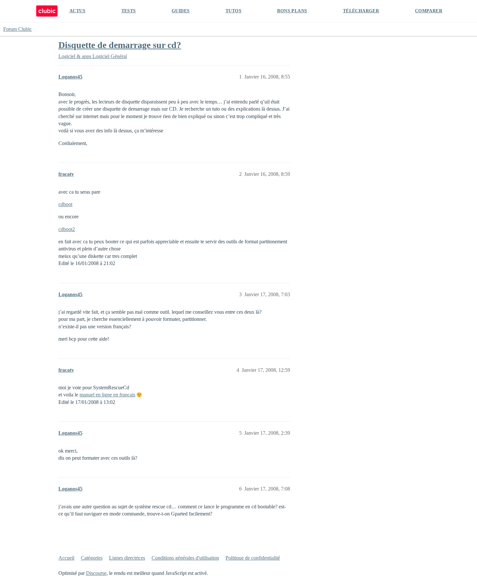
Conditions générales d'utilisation (185, 558)
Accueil (66, 558)
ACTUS (77, 10)
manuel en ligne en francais (107, 394)
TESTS (128, 10)
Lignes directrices (127, 558)
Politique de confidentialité (253, 558)
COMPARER (428, 10)
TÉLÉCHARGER (361, 10)
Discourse (96, 573)
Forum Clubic (17, 29)
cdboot (65, 204)
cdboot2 (66, 229)
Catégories (92, 558)
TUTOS (233, 10)
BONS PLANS (292, 10)
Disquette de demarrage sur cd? (119, 45)
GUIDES (181, 10)
